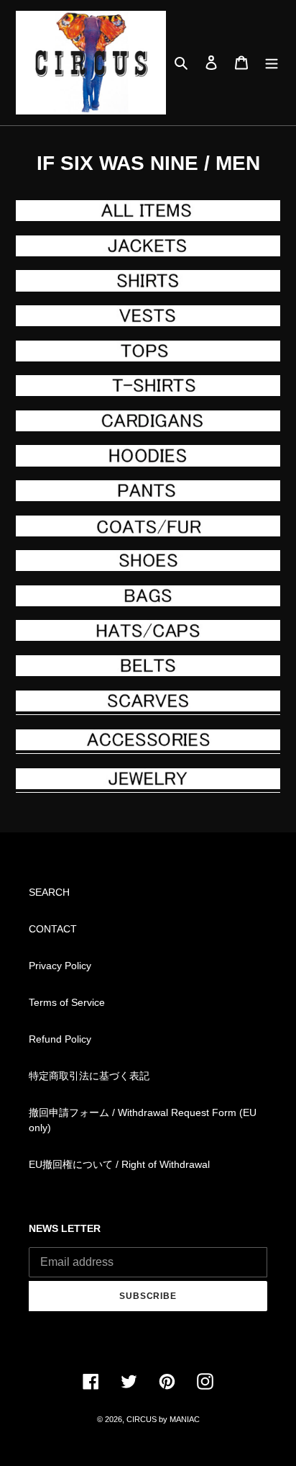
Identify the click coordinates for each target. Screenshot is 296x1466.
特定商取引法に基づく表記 (89, 1075)
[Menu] (271, 62)
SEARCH (49, 892)
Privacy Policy (60, 965)
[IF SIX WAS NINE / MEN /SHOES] (148, 560)
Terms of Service (67, 1002)
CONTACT (53, 929)
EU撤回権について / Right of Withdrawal (119, 1164)
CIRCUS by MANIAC (163, 1419)
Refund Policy (60, 1039)
